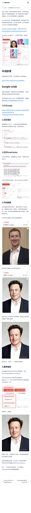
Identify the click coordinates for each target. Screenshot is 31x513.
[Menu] (28, 2)
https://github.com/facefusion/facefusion (14, 31)
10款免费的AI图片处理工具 (22, 481)
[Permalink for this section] (13, 71)
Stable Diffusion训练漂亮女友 (8, 481)
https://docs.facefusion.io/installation (13, 80)
